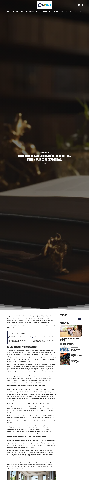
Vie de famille (74, 360)
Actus (62, 326)
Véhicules (73, 354)
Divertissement (44, 153)
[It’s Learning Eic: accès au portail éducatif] (71, 331)
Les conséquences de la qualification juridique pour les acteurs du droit (43, 341)
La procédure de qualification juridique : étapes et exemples (44, 337)
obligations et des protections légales (45, 398)
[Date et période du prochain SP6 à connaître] (65, 349)
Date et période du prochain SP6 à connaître (75, 350)
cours (16, 316)
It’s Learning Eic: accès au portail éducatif (69, 339)
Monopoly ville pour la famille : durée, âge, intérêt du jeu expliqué (76, 363)
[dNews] (44, 5)
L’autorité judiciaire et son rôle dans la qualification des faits (18, 341)
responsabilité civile (12, 382)
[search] (79, 5)
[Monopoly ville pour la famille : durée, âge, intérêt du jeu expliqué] (65, 362)
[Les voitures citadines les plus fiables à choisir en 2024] (65, 356)
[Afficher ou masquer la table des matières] (40, 333)
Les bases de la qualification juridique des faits (20, 336)
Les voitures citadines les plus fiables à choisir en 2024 (76, 356)
